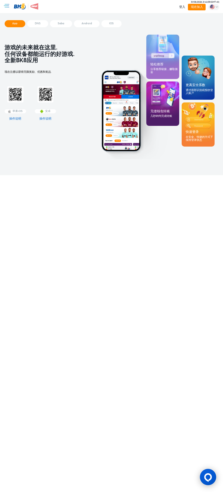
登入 (182, 6)
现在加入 (197, 6)
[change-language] (213, 7)
